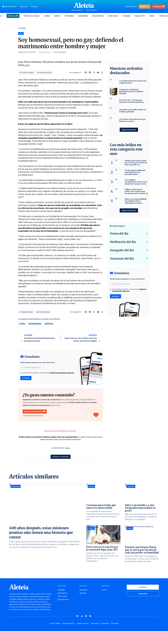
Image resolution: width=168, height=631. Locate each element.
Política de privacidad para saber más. (62, 373)
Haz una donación (68, 623)
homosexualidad (35, 324)
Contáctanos (104, 623)
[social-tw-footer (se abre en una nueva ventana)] (86, 616)
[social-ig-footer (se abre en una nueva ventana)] (90, 616)
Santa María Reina (92, 10)
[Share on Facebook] (86, 72)
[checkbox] (21, 373)
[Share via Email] (98, 72)
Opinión (57, 16)
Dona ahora (157, 6)
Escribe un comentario (60, 457)
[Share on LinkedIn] (90, 72)
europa (129, 528)
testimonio (49, 324)
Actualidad (126, 16)
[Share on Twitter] (94, 72)
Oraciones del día (122, 258)
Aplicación (83, 593)
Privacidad (114, 623)
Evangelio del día (122, 250)
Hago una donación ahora (33, 411)
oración (91, 528)
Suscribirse (143, 587)
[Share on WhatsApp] (102, 72)
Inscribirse (26, 378)
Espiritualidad (83, 16)
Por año (104, 590)
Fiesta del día (119, 233)
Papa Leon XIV (140, 16)
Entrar (68, 448)
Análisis (47, 16)
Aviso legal (94, 623)
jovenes (91, 486)
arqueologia (15, 486)
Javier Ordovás (44, 52)
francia (22, 324)
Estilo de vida (113, 16)
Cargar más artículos (128, 130)
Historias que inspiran (32, 16)
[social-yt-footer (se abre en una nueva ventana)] (77, 616)
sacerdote (130, 486)
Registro (143, 6)
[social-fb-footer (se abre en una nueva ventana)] (82, 616)
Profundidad (69, 16)
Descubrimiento (98, 16)
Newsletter (83, 590)
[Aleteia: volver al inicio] (84, 5)
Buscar (35, 6)
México (152, 16)
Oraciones (11, 16)
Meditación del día (123, 242)
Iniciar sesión (132, 6)
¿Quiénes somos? (82, 623)
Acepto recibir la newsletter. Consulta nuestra (48, 373)
